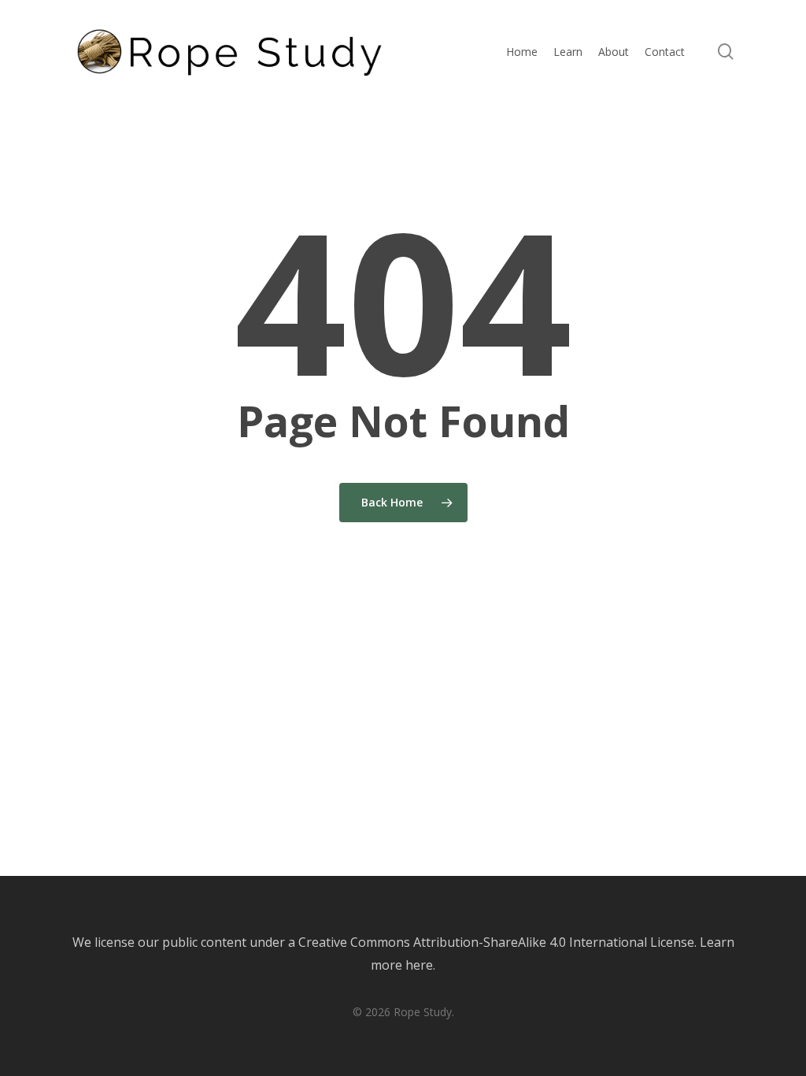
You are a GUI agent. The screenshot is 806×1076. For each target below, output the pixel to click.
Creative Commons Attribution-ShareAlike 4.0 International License (496, 942)
